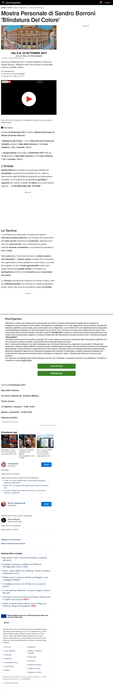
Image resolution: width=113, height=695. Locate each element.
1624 (75, 325)
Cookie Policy (26, 360)
